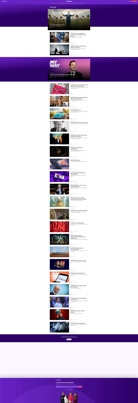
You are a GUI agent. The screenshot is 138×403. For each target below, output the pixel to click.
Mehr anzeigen (69, 339)
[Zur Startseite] (69, 1)
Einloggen (129, 1)
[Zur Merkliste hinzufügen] (87, 27)
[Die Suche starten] (126, 1)
